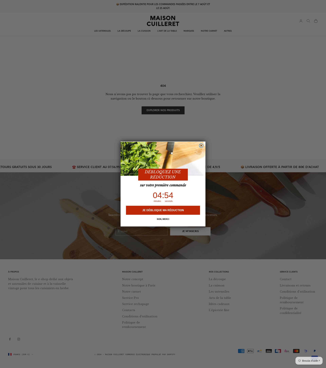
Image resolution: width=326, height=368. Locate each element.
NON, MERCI (163, 219)
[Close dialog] (201, 146)
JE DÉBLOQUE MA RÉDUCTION (163, 210)
